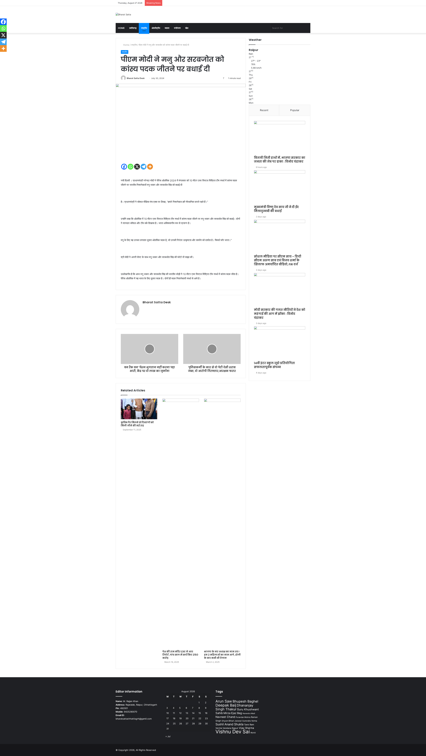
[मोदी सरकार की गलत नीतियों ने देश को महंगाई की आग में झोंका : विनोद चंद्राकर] (279, 290)
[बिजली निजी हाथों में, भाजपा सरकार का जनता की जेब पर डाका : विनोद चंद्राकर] (279, 138)
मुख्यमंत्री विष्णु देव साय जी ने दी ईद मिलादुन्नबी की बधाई (276, 209)
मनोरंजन (177, 28)
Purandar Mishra (243, 717)
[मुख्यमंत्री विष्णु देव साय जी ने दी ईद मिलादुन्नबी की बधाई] (279, 187)
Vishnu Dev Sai (232, 732)
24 (167, 723)
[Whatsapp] (130, 167)
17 (167, 718)
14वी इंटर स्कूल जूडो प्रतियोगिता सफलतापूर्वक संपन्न (274, 365)
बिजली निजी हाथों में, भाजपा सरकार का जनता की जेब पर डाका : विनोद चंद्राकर (279, 160)
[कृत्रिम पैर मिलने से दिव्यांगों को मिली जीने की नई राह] (139, 409)
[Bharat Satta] (123, 14)
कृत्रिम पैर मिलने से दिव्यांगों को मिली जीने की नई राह (137, 424)
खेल (186, 28)
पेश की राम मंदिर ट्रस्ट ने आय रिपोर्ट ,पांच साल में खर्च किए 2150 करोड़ (180, 655)
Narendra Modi (249, 713)
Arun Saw (223, 701)
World (253, 733)
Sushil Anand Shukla (229, 724)
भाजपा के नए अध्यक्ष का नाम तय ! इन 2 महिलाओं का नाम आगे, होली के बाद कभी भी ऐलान (222, 655)
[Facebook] (124, 167)
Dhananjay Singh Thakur (234, 707)
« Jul (168, 736)
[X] (137, 167)
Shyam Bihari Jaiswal (232, 721)
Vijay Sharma (246, 728)
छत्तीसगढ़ (132, 28)
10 (167, 713)
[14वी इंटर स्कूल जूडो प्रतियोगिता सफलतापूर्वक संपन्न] (279, 343)
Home (121, 28)
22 (200, 718)
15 (200, 713)
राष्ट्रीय (144, 28)
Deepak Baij (225, 705)
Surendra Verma (249, 721)
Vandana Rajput (230, 728)
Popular (294, 110)
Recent (264, 110)
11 (174, 713)
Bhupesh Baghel (245, 701)
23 (206, 718)
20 (187, 718)
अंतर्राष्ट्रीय (156, 28)
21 (193, 718)
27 (187, 723)
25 (174, 723)
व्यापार (167, 28)
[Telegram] (143, 167)
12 (180, 713)
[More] (150, 167)
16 (206, 713)
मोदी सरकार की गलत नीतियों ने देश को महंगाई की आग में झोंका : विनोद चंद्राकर (279, 314)
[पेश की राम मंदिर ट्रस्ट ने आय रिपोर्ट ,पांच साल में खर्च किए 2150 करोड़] (180, 523)
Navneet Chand (225, 717)
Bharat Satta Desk (136, 78)
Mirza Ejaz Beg (232, 713)
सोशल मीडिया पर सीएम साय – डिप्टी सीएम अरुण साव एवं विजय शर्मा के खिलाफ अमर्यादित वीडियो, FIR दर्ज (277, 260)
